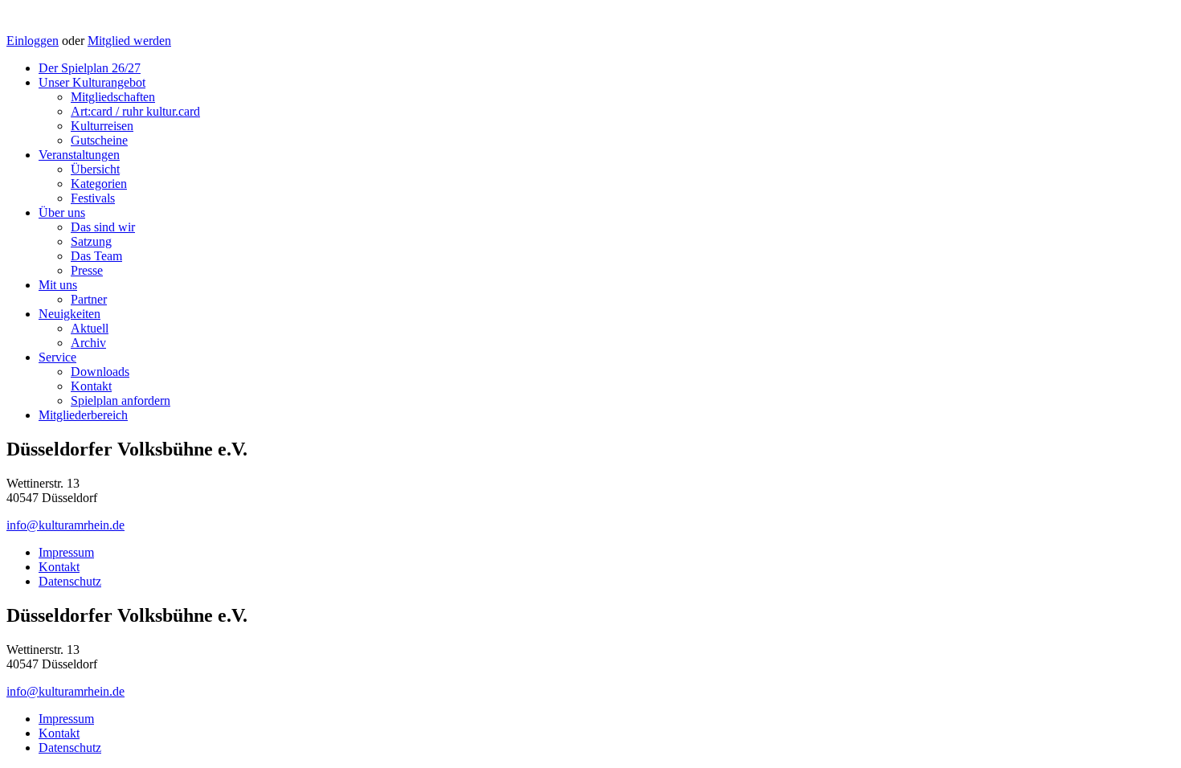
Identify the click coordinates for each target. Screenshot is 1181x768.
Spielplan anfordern (120, 400)
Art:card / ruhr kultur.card (135, 111)
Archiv (88, 342)
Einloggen (32, 40)
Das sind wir (103, 227)
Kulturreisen (102, 126)
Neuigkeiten (69, 314)
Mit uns (58, 285)
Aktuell (89, 328)
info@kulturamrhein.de (65, 525)
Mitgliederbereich (83, 415)
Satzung (91, 241)
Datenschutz (70, 581)
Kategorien (99, 183)
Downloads (100, 371)
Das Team (96, 256)
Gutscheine (99, 140)
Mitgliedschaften (113, 97)
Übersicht (95, 169)
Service (57, 357)
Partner (89, 299)
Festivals (93, 198)
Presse (87, 270)
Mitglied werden (129, 40)
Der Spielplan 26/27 (90, 68)
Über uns (62, 212)
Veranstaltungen (79, 154)
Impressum (66, 552)
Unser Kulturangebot (92, 82)
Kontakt (91, 386)
